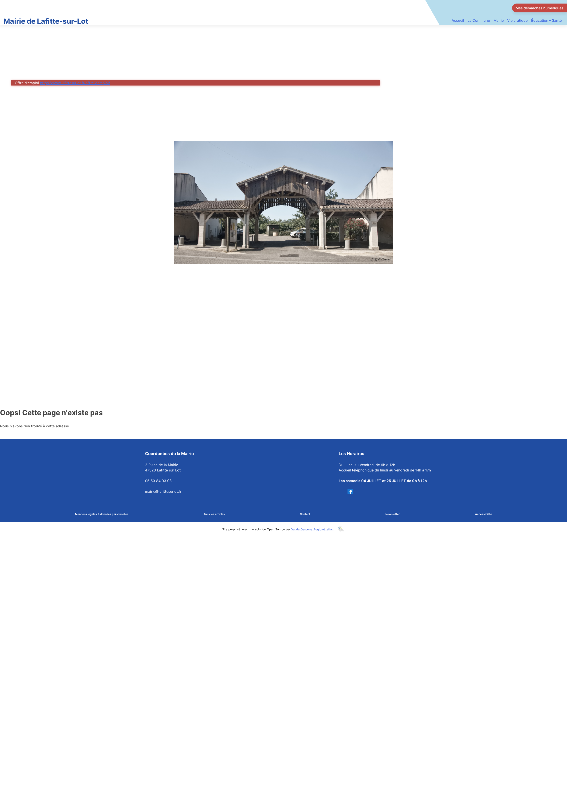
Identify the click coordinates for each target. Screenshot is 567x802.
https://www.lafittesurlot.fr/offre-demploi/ (75, 83)
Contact (305, 514)
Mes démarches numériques (539, 8)
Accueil (458, 20)
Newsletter (392, 514)
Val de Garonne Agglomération (312, 529)
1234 (352, 491)
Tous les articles (214, 514)
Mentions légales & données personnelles (101, 514)
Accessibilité (483, 514)
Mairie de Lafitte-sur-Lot (46, 21)
